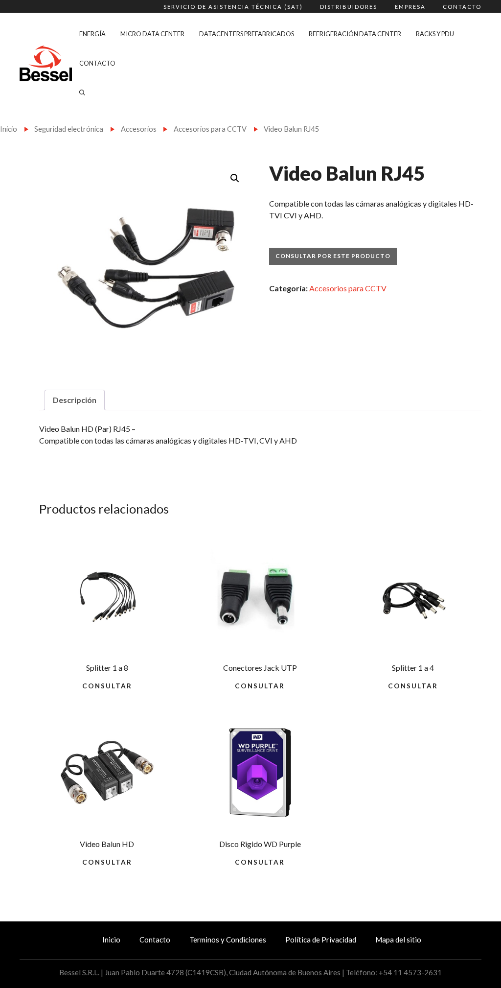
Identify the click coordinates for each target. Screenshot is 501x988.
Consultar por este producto (332, 255)
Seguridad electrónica (68, 128)
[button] (235, 178)
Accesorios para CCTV (210, 128)
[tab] (75, 400)
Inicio (8, 128)
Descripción (74, 399)
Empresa (410, 6)
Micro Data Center (152, 34)
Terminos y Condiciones (227, 939)
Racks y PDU (435, 34)
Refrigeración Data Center (355, 34)
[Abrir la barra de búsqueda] (82, 92)
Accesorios (139, 128)
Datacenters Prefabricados (246, 34)
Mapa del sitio (398, 939)
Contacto (462, 6)
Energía (92, 34)
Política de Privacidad (320, 939)
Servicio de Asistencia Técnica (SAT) (233, 6)
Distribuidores (348, 6)
